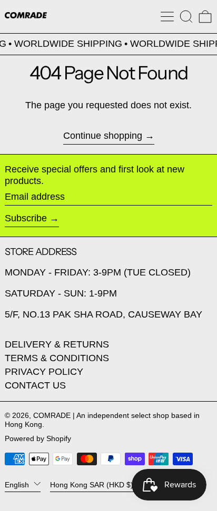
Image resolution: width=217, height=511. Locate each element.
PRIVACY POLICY (44, 371)
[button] (186, 16)
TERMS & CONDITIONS (57, 358)
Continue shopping (102, 135)
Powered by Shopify (38, 438)
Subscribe (26, 218)
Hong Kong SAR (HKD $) (92, 484)
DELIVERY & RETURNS (57, 344)
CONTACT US (35, 385)
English (18, 484)
